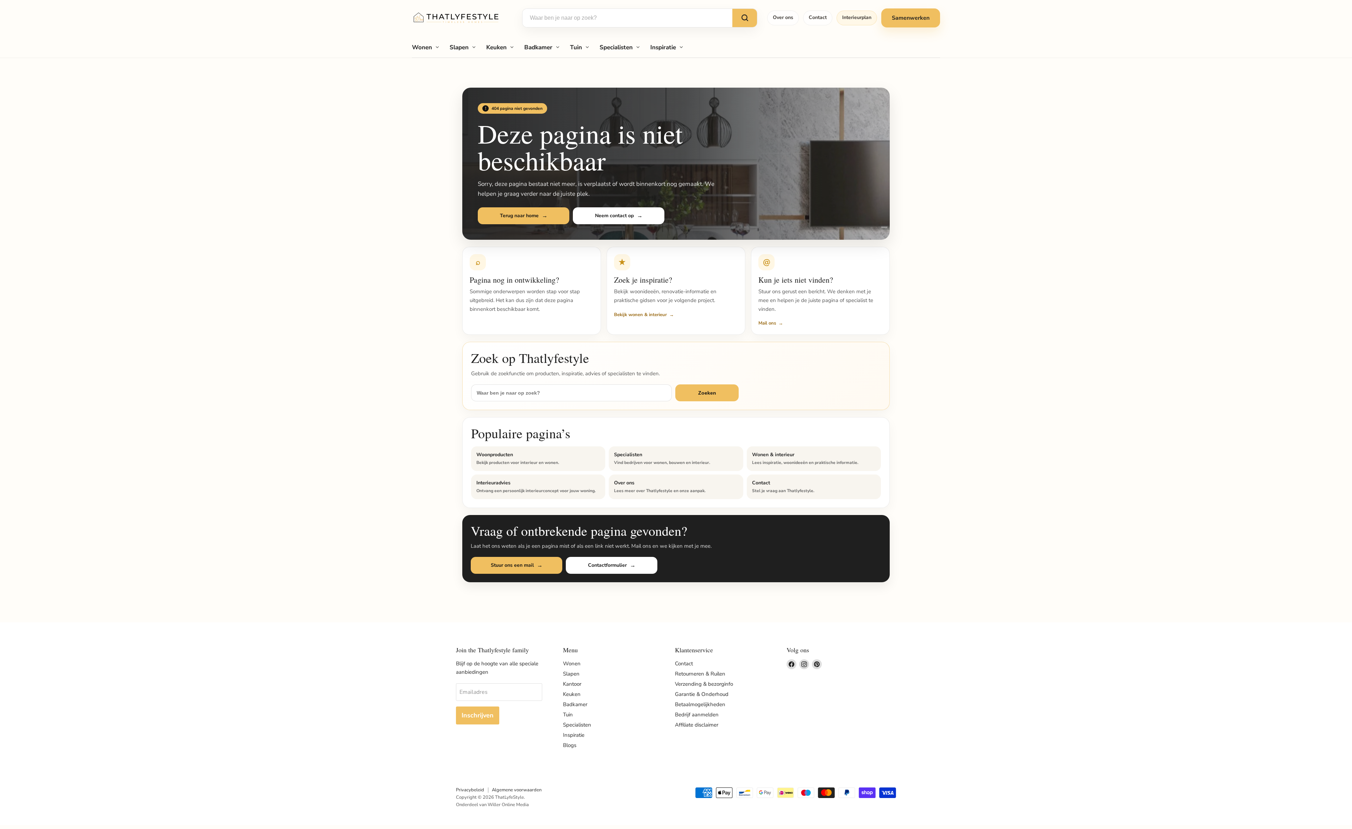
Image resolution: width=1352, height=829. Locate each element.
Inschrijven (478, 715)
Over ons (783, 17)
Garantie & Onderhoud (701, 694)
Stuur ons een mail (512, 565)
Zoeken (707, 393)
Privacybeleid (470, 790)
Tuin (576, 47)
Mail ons (767, 323)
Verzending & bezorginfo (704, 683)
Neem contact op (614, 215)
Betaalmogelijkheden (700, 704)
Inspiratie (663, 47)
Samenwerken (911, 18)
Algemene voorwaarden (517, 790)
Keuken (496, 47)
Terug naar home (519, 215)
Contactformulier (607, 565)
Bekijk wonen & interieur (640, 315)
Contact (818, 17)
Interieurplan (856, 17)
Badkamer (538, 47)
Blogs (569, 745)
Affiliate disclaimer (696, 724)
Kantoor (572, 683)
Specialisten (616, 47)
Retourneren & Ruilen (700, 673)
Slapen (459, 47)
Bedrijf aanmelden (697, 714)
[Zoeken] (744, 18)
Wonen (422, 47)
